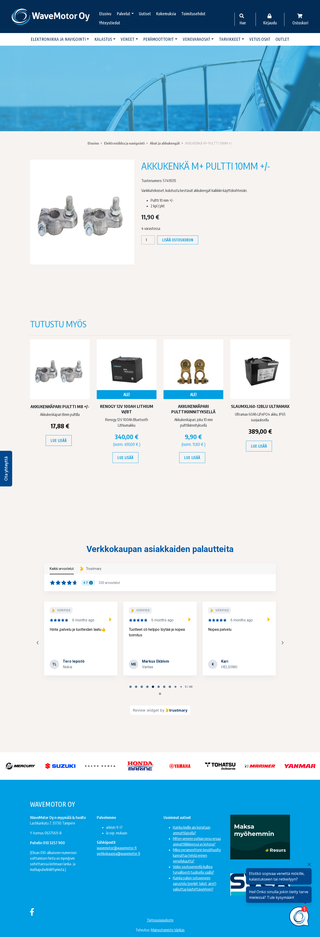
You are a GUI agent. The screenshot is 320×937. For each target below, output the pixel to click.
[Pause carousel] (160, 693)
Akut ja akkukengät (165, 143)
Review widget (146, 710)
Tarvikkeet (230, 39)
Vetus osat (259, 39)
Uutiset (145, 13)
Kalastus (103, 39)
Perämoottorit (158, 39)
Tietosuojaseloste (160, 920)
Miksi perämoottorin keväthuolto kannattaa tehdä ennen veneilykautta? (197, 855)
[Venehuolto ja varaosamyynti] (51, 16)
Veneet (127, 39)
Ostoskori (300, 22)
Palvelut (123, 13)
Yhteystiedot (109, 22)
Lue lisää (59, 440)
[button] (6, 468)
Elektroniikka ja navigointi (58, 39)
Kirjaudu (270, 22)
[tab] (130, 687)
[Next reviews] (282, 643)
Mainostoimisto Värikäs (168, 930)
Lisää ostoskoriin (177, 240)
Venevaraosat (196, 39)
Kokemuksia (166, 13)
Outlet (282, 39)
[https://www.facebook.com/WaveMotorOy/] (32, 911)
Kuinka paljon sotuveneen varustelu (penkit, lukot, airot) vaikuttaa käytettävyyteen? (194, 884)
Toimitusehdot (193, 13)
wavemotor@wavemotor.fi (117, 848)
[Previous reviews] (37, 643)
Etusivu (105, 13)
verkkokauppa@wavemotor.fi (118, 853)
